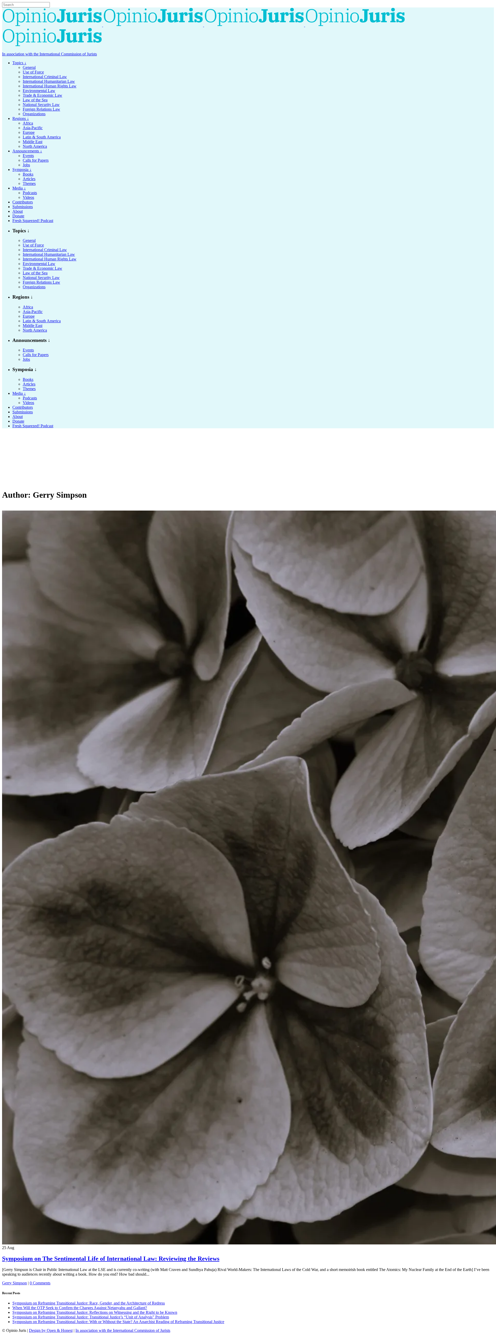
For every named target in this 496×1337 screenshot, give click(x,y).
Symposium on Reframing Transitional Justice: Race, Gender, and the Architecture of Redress (88, 1303)
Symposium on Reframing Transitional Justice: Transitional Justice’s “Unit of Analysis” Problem (90, 1317)
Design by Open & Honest (51, 1330)
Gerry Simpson (14, 1283)
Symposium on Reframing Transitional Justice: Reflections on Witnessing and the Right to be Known (94, 1312)
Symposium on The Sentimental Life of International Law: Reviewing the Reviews (110, 1258)
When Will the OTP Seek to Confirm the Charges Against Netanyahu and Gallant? (79, 1308)
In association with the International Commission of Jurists (49, 54)
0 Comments (40, 1283)
